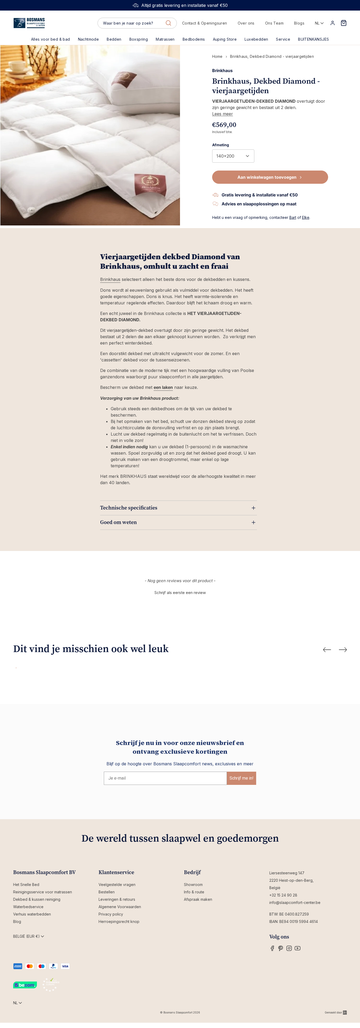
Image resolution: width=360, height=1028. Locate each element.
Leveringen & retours (117, 899)
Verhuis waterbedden (32, 914)
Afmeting (220, 145)
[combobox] (137, 23)
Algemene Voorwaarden (120, 906)
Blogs (299, 23)
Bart (292, 217)
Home (217, 56)
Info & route (194, 892)
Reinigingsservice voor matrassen (42, 892)
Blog (17, 921)
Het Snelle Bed (26, 884)
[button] (114, 39)
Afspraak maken (198, 899)
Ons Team (274, 23)
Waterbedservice (28, 906)
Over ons (246, 23)
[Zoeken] (168, 23)
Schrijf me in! (242, 778)
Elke (305, 217)
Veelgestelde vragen (117, 884)
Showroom (193, 884)
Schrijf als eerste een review (180, 592)
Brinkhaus (110, 279)
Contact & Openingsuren (204, 23)
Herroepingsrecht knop (119, 921)
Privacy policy (111, 914)
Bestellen (107, 892)
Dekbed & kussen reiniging (36, 899)
